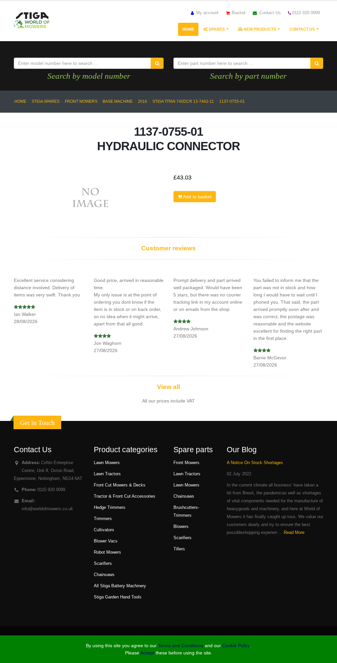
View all (168, 386)
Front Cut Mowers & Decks (119, 485)
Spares (216, 29)
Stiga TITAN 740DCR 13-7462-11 (183, 101)
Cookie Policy (236, 645)
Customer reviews (168, 248)
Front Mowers (81, 101)
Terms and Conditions (180, 645)
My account (207, 13)
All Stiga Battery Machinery (120, 586)
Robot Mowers (107, 552)
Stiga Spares (46, 101)
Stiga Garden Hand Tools (118, 597)
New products (259, 29)
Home (188, 29)
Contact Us (269, 13)
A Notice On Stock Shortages (255, 462)
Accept (147, 652)
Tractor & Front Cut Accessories (124, 496)
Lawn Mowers (107, 462)
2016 (142, 101)
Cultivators (104, 530)
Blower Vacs (105, 541)
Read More (294, 532)
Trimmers (103, 518)
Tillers (179, 549)
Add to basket (197, 196)
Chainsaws (104, 574)
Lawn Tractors (107, 474)
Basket (238, 13)
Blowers (181, 526)
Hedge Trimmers (109, 507)
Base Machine (118, 101)
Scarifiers (103, 563)
